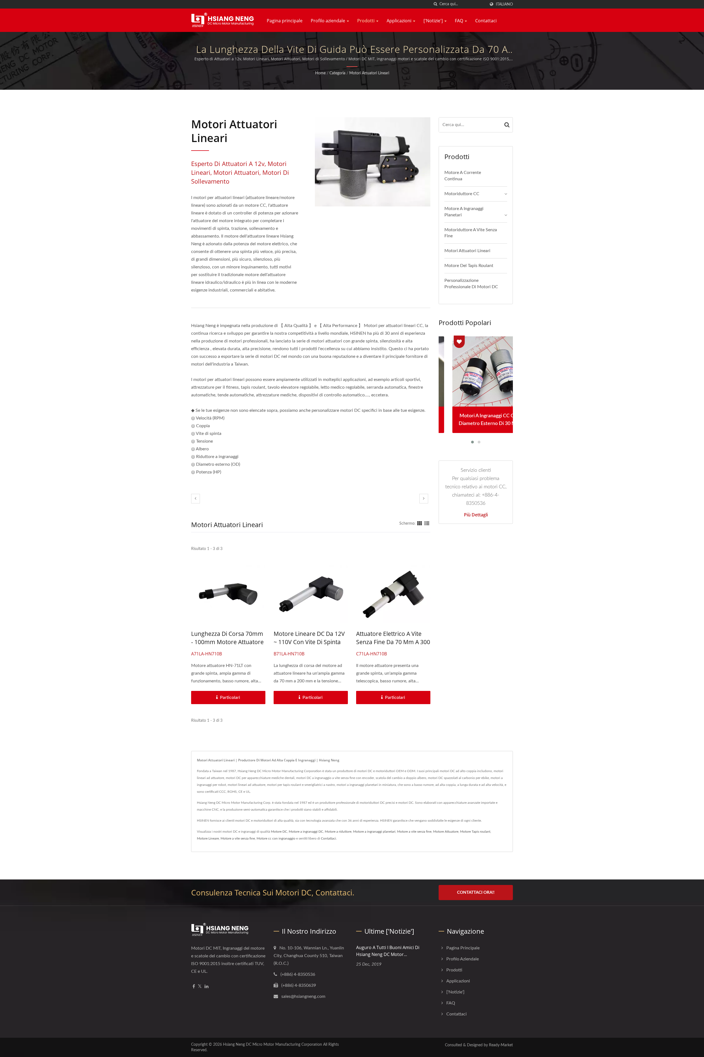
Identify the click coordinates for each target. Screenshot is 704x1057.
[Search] (507, 125)
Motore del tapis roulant (468, 265)
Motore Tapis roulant (475, 831)
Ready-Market (501, 1045)
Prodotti (366, 21)
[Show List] (426, 523)
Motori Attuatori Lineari (369, 73)
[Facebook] (194, 987)
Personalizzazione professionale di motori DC (471, 283)
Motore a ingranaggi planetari (463, 211)
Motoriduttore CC (461, 194)
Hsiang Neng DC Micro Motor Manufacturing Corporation (272, 1045)
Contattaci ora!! (475, 892)
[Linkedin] (206, 987)
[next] (423, 498)
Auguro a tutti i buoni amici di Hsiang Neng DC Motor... (387, 950)
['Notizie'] (434, 21)
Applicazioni (400, 21)
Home (320, 73)
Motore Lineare (208, 838)
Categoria (337, 73)
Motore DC (279, 831)
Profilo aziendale (328, 21)
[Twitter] (200, 987)
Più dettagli (476, 515)
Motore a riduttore (338, 831)
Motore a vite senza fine (414, 831)
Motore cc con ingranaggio (276, 838)
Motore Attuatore (445, 831)
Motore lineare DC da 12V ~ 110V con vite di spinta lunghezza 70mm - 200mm (310, 642)
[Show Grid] (419, 523)
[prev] (195, 498)
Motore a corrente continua (462, 175)
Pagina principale (284, 21)
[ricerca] (435, 4)
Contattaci (486, 21)
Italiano (504, 4)
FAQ (459, 21)
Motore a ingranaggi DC (306, 831)
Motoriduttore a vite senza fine (470, 233)
